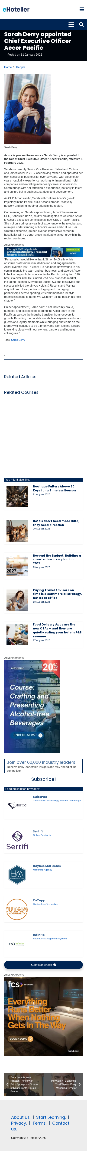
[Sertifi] (17, 840)
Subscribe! (43, 779)
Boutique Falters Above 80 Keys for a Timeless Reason (54, 488)
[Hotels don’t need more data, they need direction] (17, 531)
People (20, 67)
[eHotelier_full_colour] (16, 9)
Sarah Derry (18, 339)
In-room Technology (70, 800)
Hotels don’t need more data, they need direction (56, 523)
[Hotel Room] (43, 1055)
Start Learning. (50, 1117)
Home (8, 67)
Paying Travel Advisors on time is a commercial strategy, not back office (57, 594)
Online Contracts (42, 835)
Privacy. (19, 1123)
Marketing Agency (42, 869)
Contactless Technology (45, 800)
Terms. (39, 1123)
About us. (20, 1117)
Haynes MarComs (47, 866)
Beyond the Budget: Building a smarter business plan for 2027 (57, 559)
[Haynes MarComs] (17, 875)
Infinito (39, 935)
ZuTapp (39, 900)
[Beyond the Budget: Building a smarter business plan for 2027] (17, 565)
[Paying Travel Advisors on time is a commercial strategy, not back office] (17, 600)
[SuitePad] (17, 806)
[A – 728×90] (43, 255)
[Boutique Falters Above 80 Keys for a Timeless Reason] (17, 496)
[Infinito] (17, 944)
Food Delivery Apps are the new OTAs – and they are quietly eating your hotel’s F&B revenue (57, 630)
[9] (32, 752)
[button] (81, 9)
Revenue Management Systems (50, 938)
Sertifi (38, 831)
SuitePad (40, 797)
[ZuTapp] (17, 909)
